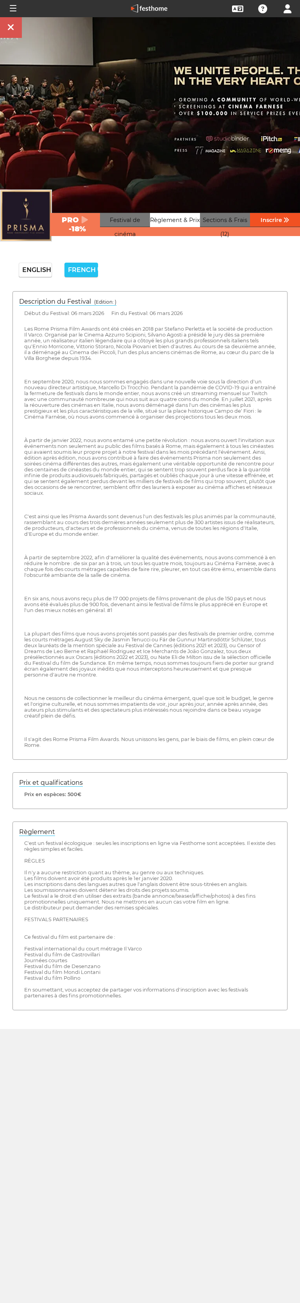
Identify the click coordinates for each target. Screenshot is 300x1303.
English (36, 270)
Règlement (37, 832)
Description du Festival (67, 301)
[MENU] (12, 8)
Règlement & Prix (175, 220)
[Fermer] (11, 27)
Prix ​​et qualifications (51, 782)
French (83, 270)
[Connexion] (287, 8)
